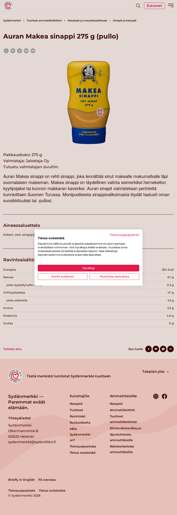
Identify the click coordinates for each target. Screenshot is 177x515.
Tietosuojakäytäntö (124, 234)
